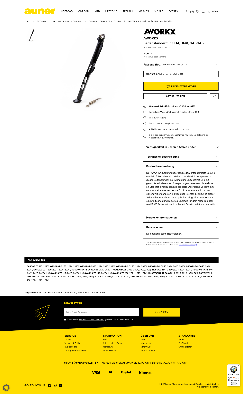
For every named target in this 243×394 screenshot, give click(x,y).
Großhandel (183, 343)
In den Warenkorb (183, 86)
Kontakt (68, 339)
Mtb (97, 11)
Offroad (67, 11)
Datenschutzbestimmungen (91, 319)
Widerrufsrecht (109, 350)
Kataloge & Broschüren (75, 350)
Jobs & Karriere (147, 350)
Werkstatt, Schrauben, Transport (67, 21)
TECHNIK (41, 21)
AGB (105, 339)
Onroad (83, 11)
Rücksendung (71, 346)
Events (173, 11)
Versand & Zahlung (73, 343)
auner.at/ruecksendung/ (188, 245)
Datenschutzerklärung (112, 343)
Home (27, 21)
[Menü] (238, 366)
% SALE (158, 11)
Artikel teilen (175, 96)
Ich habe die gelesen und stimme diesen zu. (100, 319)
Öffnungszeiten (185, 346)
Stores (181, 339)
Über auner (145, 343)
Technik (128, 11)
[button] (6, 388)
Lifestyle (111, 11)
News (143, 339)
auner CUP (145, 346)
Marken (144, 11)
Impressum (108, 346)
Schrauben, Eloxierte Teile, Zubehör (105, 21)
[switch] (234, 383)
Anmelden (161, 312)
